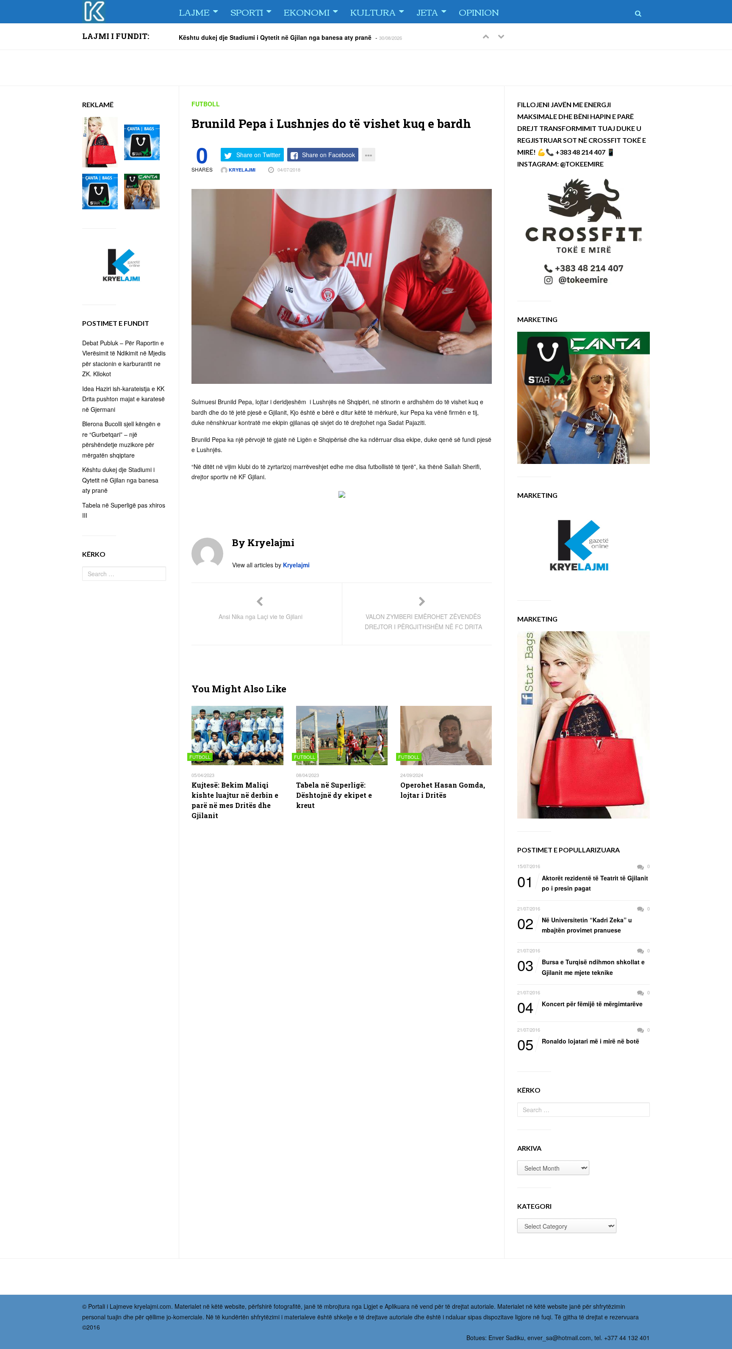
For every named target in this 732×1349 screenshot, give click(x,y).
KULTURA (373, 11)
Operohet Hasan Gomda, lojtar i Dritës (442, 789)
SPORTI (246, 11)
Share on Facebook (328, 154)
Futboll (205, 104)
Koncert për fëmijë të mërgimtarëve (580, 1004)
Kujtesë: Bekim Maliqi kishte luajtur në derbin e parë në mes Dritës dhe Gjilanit (234, 800)
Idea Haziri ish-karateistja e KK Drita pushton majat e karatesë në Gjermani (123, 399)
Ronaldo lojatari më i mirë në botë (578, 1041)
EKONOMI (307, 11)
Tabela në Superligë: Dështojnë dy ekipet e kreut (334, 795)
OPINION (479, 11)
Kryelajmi (241, 170)
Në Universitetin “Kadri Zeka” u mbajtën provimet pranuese (574, 925)
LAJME (194, 11)
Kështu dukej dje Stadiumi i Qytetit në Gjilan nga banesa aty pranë (275, 37)
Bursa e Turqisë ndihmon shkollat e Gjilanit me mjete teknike (581, 967)
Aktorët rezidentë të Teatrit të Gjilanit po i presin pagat (582, 883)
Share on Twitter (258, 154)
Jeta (427, 11)
